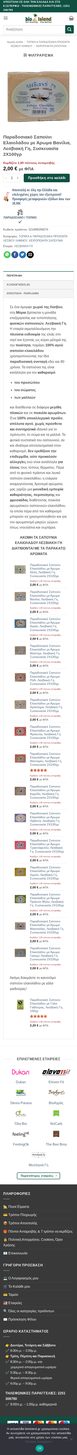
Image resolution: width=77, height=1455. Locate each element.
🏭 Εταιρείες (12, 1303)
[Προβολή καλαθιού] (71, 18)
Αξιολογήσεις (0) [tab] (18, 284)
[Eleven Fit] (56, 1071)
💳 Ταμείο (10, 1294)
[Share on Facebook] (14, 254)
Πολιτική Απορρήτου (38, 1441)
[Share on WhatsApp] (7, 254)
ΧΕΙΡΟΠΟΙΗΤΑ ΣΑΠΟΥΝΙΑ (51, 46)
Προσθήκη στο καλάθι (47, 178)
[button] (5, 18)
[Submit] (69, 29)
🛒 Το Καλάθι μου (16, 1286)
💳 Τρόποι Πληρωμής (20, 1215)
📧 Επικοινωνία (15, 1253)
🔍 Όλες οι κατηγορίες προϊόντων (28, 1311)
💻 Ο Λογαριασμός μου (20, 1278)
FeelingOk (21, 1144)
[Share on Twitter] (22, 254)
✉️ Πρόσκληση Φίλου (19, 1319)
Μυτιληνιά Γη (38, 1165)
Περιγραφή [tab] (14, 275)
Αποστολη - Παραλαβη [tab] (23, 293)
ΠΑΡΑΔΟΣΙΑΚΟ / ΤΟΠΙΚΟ (20, 217)
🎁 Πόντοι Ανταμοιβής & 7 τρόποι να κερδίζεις (38, 1231)
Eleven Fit (56, 1082)
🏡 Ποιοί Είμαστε (16, 1207)
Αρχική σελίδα (15, 42)
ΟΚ (40, 1448)
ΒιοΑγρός (56, 1103)
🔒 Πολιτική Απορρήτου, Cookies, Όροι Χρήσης (33, 1242)
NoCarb (56, 1124)
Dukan (21, 1082)
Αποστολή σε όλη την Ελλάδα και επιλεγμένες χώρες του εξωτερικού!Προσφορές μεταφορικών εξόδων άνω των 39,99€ (41, 197)
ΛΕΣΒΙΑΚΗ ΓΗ (23, 246)
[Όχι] (71, 1440)
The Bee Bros (56, 1144)
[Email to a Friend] (30, 254)
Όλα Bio (21, 1124)
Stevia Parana (21, 1103)
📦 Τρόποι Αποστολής (20, 1223)
